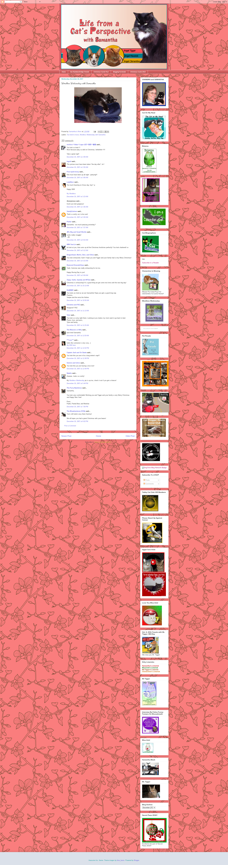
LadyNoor (70, 182)
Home (64, 72)
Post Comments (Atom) (103, 442)
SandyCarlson (72, 211)
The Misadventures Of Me (76, 411)
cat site (147, 328)
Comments (149, 484)
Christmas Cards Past (101, 72)
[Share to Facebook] (105, 132)
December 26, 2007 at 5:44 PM (77, 383)
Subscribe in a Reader (150, 263)
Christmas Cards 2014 (138, 72)
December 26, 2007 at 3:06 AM (77, 177)
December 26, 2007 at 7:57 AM (77, 227)
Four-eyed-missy (73, 172)
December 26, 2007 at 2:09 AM (77, 157)
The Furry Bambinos (74, 388)
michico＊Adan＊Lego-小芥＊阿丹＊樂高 (81, 144)
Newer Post (66, 436)
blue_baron (120, 860)
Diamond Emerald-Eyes (75, 265)
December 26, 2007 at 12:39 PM (78, 358)
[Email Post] (94, 131)
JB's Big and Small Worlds (76, 232)
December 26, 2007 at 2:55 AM (77, 167)
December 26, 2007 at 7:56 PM (77, 407)
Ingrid (69, 161)
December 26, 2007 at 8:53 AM (77, 240)
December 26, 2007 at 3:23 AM (77, 196)
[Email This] (99, 132)
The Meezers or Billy (74, 330)
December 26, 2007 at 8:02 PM (77, 421)
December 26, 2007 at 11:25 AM (78, 325)
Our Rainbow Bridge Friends (79, 72)
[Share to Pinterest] (108, 132)
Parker (69, 222)
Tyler (68, 315)
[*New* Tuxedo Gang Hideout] (151, 460)
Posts (147, 480)
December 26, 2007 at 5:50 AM (77, 217)
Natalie (69, 373)
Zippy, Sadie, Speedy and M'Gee (78, 280)
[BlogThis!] (101, 132)
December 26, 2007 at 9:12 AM (77, 250)
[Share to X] (103, 132)
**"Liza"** (70, 340)
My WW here (71, 345)
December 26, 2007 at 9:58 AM (77, 275)
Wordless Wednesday (76, 380)
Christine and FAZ (73, 305)
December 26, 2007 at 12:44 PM (78, 369)
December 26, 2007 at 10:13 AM (78, 286)
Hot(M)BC (70, 290)
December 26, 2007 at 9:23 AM (77, 261)
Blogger (136, 860)
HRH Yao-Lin (71, 244)
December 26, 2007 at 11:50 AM (78, 335)
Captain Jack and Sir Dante (77, 352)
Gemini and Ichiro (73, 363)
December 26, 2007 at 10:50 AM (78, 300)
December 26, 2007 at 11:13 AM (78, 311)
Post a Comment (70, 426)
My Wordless (71, 193)
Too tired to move (73, 135)
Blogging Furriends (119, 72)
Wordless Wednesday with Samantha (92, 135)
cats (152, 328)
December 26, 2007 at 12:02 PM (78, 348)
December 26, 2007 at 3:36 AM (77, 207)
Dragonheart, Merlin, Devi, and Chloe (80, 255)
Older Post (130, 436)
